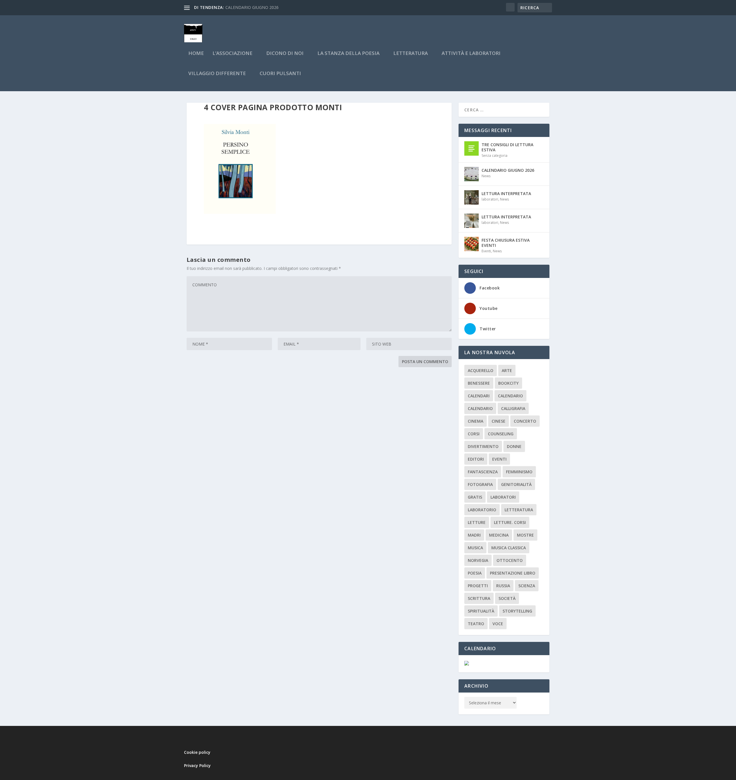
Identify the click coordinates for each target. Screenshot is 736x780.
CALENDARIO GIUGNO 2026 (252, 7)
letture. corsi (510, 522)
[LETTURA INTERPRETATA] (471, 197)
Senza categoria (494, 155)
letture (477, 522)
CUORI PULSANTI (280, 74)
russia (503, 585)
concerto (525, 421)
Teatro (476, 623)
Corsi (474, 433)
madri (474, 535)
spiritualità (481, 611)
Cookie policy (197, 752)
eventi (499, 459)
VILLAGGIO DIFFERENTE (217, 74)
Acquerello (480, 370)
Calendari (479, 395)
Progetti (478, 585)
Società (507, 598)
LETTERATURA (410, 53)
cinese (498, 421)
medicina (499, 535)
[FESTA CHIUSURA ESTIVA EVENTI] (471, 244)
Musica (475, 547)
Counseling (500, 433)
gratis (475, 497)
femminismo (519, 471)
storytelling (517, 611)
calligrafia (513, 408)
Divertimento (483, 446)
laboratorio (482, 509)
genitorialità (516, 484)
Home (196, 53)
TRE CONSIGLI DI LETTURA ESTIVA (507, 147)
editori (476, 459)
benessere (479, 383)
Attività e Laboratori (471, 53)
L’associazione (232, 53)
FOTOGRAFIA (480, 484)
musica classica (508, 547)
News (486, 175)
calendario (510, 395)
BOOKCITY (508, 383)
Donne (514, 446)
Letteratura (519, 509)
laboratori (490, 199)
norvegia (478, 560)
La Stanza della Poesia (348, 53)
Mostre (525, 535)
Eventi (486, 251)
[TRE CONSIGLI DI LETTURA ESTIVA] (471, 148)
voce (497, 623)
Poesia (475, 573)
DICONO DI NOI (285, 53)
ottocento (510, 560)
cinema (475, 421)
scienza (526, 585)
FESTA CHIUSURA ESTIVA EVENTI (506, 242)
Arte (507, 370)
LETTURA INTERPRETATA (506, 193)
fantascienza (483, 471)
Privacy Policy (197, 765)
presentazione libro (512, 573)
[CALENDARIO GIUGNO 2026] (471, 174)
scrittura (479, 598)
